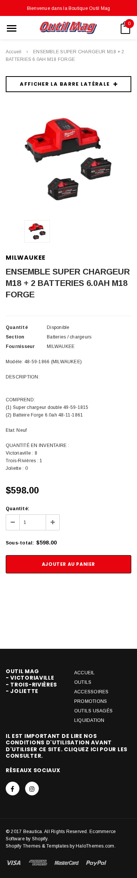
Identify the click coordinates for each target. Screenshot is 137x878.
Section (15, 337)
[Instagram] (32, 788)
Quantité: (17, 508)
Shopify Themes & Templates (37, 846)
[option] (68, 159)
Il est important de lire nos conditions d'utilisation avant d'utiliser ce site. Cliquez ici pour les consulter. (66, 746)
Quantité (17, 327)
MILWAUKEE (26, 257)
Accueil (14, 51)
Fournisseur (20, 346)
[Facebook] (12, 788)
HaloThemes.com (95, 846)
